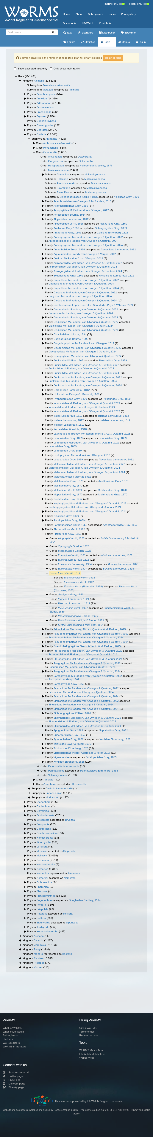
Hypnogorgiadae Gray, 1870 (70, 398)
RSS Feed (14, 1079)
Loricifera (42, 846)
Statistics (89, 41)
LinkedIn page (16, 1083)
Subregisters (95, 13)
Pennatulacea (56, 770)
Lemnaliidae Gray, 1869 (113, 438)
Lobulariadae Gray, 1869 (68, 459)
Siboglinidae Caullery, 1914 (84, 900)
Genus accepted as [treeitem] (94, 540)
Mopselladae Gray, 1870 (68, 494)
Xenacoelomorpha (47, 931)
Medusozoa (52, 797)
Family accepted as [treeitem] (86, 223)
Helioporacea (56, 165)
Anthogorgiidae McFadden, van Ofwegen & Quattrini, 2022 (88, 237)
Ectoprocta (43, 819)
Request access (88, 1035)
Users (112, 13)
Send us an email (18, 1072)
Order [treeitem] (59, 169)
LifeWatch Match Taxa (92, 1053)
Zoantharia (49, 784)
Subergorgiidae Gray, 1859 (111, 228)
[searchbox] (27, 32)
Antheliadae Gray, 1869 (67, 232)
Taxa (69, 32)
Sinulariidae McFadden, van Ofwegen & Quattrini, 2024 (81, 704)
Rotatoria (42, 913)
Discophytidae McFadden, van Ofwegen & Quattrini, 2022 (87, 347)
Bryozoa (41, 116)
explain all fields (113, 58)
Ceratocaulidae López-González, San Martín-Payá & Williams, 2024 (93, 304)
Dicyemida (43, 810)
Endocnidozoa (54, 792)
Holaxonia (62, 178)
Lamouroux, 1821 (116, 555)
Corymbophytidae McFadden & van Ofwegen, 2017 (84, 343)
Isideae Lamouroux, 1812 (69, 420)
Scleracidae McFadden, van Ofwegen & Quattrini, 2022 (86, 688)
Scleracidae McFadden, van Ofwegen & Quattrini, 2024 (81, 692)
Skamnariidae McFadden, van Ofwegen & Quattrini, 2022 (87, 717)
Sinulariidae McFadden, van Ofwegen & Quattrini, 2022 (86, 700)
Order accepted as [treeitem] (66, 156)
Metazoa (48, 89)
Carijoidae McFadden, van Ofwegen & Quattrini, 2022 (85, 292)
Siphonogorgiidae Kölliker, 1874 (72, 713)
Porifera (41, 904)
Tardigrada (43, 926)
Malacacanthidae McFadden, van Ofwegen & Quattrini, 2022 (89, 463)
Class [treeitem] (56, 143)
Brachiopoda (44, 111)
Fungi (37, 949)
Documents (69, 23)
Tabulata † (49, 779)
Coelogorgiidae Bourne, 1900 (71, 338)
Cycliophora (44, 806)
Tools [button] (107, 41)
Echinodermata (45, 815)
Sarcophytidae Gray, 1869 (64, 679)
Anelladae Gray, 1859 (66, 228)
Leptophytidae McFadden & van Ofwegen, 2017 (82, 455)
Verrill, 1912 (69, 573)
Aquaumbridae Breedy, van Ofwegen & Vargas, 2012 (85, 253)
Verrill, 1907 (72, 568)
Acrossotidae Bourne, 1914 (70, 214)
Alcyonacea (55, 156)
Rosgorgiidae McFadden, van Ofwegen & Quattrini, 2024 (82, 666)
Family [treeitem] (80, 201)
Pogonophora (45, 900)
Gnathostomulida (47, 833)
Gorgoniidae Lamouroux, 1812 (72, 389)
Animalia (39, 80)
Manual (125, 41)
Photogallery (128, 13)
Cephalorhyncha (46, 120)
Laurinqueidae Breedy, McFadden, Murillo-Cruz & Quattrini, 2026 (92, 433)
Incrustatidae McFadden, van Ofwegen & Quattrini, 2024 (82, 406)
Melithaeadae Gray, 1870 (68, 481)
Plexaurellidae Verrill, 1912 (69, 529)
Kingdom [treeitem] (39, 80)
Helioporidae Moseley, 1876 (96, 165)
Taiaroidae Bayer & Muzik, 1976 (72, 743)
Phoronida (43, 886)
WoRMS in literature (14, 1046)
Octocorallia (50, 152)
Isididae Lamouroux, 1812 (113, 415)
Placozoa (42, 891)
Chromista (40, 944)
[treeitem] (65, 573)
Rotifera (68, 913)
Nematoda (43, 859)
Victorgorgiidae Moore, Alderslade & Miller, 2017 (82, 752)
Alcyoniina (63, 174)
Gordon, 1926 (73, 546)
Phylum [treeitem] (45, 94)
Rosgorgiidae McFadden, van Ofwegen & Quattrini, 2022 (87, 663)
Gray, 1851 (70, 594)
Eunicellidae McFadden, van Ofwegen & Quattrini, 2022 (86, 364)
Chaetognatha (45, 125)
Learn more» (116, 1101)
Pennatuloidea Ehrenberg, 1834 (99, 770)
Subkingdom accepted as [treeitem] (53, 89)
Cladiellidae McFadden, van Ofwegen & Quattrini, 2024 (81, 325)
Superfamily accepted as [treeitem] (92, 196)
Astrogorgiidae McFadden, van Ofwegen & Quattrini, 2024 (83, 266)
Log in (142, 41)
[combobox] (28, 32)
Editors (70, 41)
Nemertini (42, 877)
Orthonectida (44, 882)
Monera (38, 953)
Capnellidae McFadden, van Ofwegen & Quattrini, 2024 (81, 283)
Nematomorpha (46, 864)
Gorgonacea (55, 161)
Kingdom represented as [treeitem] (47, 953)
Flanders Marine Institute (66, 1110)
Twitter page (15, 1076)
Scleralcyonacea (58, 775)
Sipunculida (43, 922)
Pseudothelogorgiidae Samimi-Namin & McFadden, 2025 (87, 646)
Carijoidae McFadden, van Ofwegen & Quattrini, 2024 (80, 296)
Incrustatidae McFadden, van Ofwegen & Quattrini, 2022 (87, 403)
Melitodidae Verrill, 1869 (68, 490)
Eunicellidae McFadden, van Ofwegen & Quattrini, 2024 (81, 368)
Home (66, 13)
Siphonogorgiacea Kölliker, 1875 (79, 196)
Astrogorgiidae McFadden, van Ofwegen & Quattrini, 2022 (88, 262)
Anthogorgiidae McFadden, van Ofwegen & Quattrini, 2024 (83, 240)
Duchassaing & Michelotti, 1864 (81, 624)
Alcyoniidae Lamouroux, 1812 (71, 219)
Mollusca (42, 855)
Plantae (38, 958)
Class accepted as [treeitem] (61, 784)
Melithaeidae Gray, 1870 (113, 481)
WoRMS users (11, 1042)
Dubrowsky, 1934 (75, 564)
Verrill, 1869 (71, 555)
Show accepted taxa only (32, 68)
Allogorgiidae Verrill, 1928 (69, 223)
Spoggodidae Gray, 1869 (68, 730)
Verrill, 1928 (71, 538)
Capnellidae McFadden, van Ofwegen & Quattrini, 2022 (86, 280)
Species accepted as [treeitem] (96, 588)
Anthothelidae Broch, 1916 (69, 249)
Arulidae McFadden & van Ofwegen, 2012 (78, 258)
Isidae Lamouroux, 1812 (68, 415)
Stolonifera (63, 192)
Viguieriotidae (62, 757)
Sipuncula (72, 922)
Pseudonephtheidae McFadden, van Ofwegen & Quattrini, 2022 (91, 633)
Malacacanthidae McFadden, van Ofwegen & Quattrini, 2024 (84, 467)
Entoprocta (43, 824)
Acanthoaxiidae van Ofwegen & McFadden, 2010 (82, 201)
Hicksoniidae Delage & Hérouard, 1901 (76, 394)
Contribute (105, 23)
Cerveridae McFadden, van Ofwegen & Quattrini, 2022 (86, 309)
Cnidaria (41, 134)
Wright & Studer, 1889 (81, 620)
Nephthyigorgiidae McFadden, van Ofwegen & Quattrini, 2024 (85, 506)
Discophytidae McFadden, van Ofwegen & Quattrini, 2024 (82, 351)
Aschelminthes (45, 107)
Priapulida (42, 909)
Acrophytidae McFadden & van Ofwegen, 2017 (81, 210)
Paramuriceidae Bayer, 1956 (70, 524)
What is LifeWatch (13, 1031)
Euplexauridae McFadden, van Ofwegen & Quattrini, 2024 (83, 380)
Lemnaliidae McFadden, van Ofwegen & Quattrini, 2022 (86, 442)
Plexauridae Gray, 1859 (113, 223)
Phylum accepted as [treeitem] (51, 819)
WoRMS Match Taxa (91, 1050)
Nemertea (42, 868)
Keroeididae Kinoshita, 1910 (70, 429)
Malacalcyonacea (58, 169)
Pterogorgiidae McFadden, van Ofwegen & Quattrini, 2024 (83, 654)
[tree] (76, 521)
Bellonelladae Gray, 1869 (68, 275)
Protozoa (39, 962)
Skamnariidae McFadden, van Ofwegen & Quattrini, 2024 (82, 721)
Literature (87, 32)
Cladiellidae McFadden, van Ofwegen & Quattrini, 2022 (86, 321)
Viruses (38, 967)
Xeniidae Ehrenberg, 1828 (112, 232)
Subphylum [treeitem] (49, 138)
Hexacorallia (50, 147)
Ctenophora (44, 801)
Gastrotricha (44, 828)
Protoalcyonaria (66, 183)
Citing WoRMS (87, 1027)
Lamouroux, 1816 (73, 559)
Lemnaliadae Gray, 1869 (68, 438)
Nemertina (43, 873)
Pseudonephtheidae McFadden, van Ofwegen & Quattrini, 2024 (86, 637)
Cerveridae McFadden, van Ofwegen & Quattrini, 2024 (81, 313)
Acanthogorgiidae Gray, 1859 (71, 205)
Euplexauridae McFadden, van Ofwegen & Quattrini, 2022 (88, 377)
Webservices (86, 1057)
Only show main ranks (67, 68)
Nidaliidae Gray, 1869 (126, 196)
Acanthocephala (46, 94)
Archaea (39, 935)
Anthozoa (51, 138)
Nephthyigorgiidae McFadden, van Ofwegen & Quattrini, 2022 (90, 503)
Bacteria (38, 940)
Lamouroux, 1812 (74, 603)
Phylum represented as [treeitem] (53, 873)
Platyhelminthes (46, 895)
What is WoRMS (12, 1027)
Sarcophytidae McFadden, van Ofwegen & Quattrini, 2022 (88, 675)
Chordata (42, 129)
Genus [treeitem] (69, 546)
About (79, 13)
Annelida (42, 98)
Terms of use (87, 1031)
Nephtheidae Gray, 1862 (68, 498)
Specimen (130, 32)
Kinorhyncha (44, 842)
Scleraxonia (64, 187)
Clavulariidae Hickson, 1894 (70, 334)
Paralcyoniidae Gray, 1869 (69, 520)
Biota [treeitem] (27, 76)
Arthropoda (43, 102)
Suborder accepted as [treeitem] (75, 174)
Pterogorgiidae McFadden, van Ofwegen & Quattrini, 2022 (88, 650)
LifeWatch (87, 23)
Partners (8, 1039)
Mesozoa (42, 851)
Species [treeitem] (74, 577)
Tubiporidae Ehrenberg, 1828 (71, 748)
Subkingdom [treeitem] (48, 85)
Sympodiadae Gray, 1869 (69, 739)
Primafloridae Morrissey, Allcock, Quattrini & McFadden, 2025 (90, 629)
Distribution (108, 32)
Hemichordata (45, 837)
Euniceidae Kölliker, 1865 (68, 360)
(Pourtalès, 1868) (83, 586)
